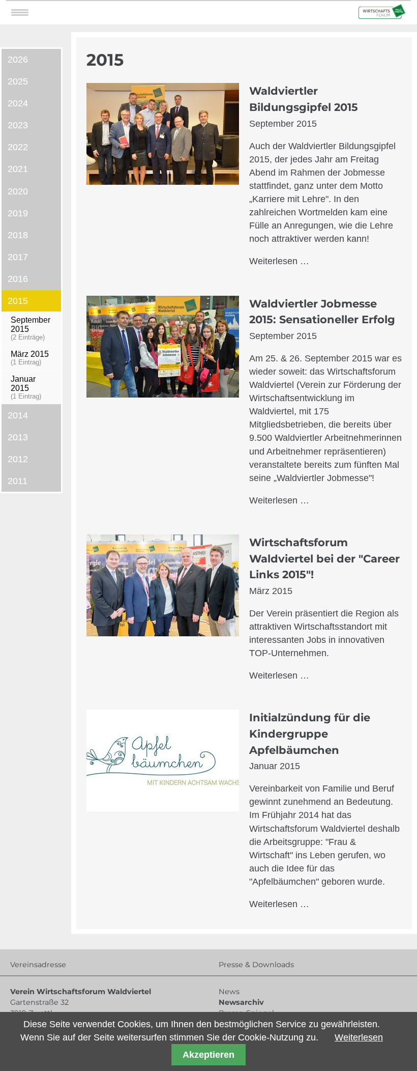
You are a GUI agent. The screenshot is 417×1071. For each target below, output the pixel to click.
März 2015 (30, 357)
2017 (18, 257)
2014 (18, 415)
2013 (18, 437)
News (229, 991)
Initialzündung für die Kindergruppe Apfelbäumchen (309, 733)
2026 (18, 59)
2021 (18, 169)
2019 (18, 213)
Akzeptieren (208, 1055)
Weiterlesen (359, 1037)
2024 (18, 103)
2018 (18, 235)
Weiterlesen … (279, 261)
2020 (18, 191)
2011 (17, 481)
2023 (18, 125)
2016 (18, 279)
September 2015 (30, 328)
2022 (18, 147)
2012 (18, 459)
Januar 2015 (26, 387)
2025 (18, 81)
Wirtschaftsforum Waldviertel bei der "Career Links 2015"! (324, 558)
